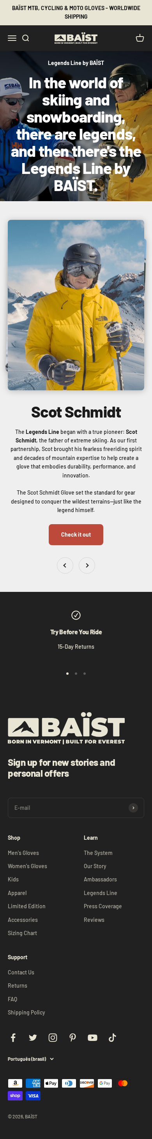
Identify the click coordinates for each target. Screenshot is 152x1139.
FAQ (12, 999)
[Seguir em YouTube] (92, 1037)
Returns (17, 985)
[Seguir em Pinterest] (72, 1037)
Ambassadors (100, 879)
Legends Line (100, 893)
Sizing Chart (22, 933)
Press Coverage (103, 906)
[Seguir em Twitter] (33, 1037)
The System (98, 852)
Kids (13, 879)
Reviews (94, 919)
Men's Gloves (23, 852)
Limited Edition (27, 906)
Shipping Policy (26, 1012)
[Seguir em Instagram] (53, 1037)
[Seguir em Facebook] (13, 1037)
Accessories (23, 919)
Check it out (76, 534)
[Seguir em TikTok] (112, 1037)
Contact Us (21, 972)
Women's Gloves (27, 866)
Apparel (17, 893)
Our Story (95, 866)
